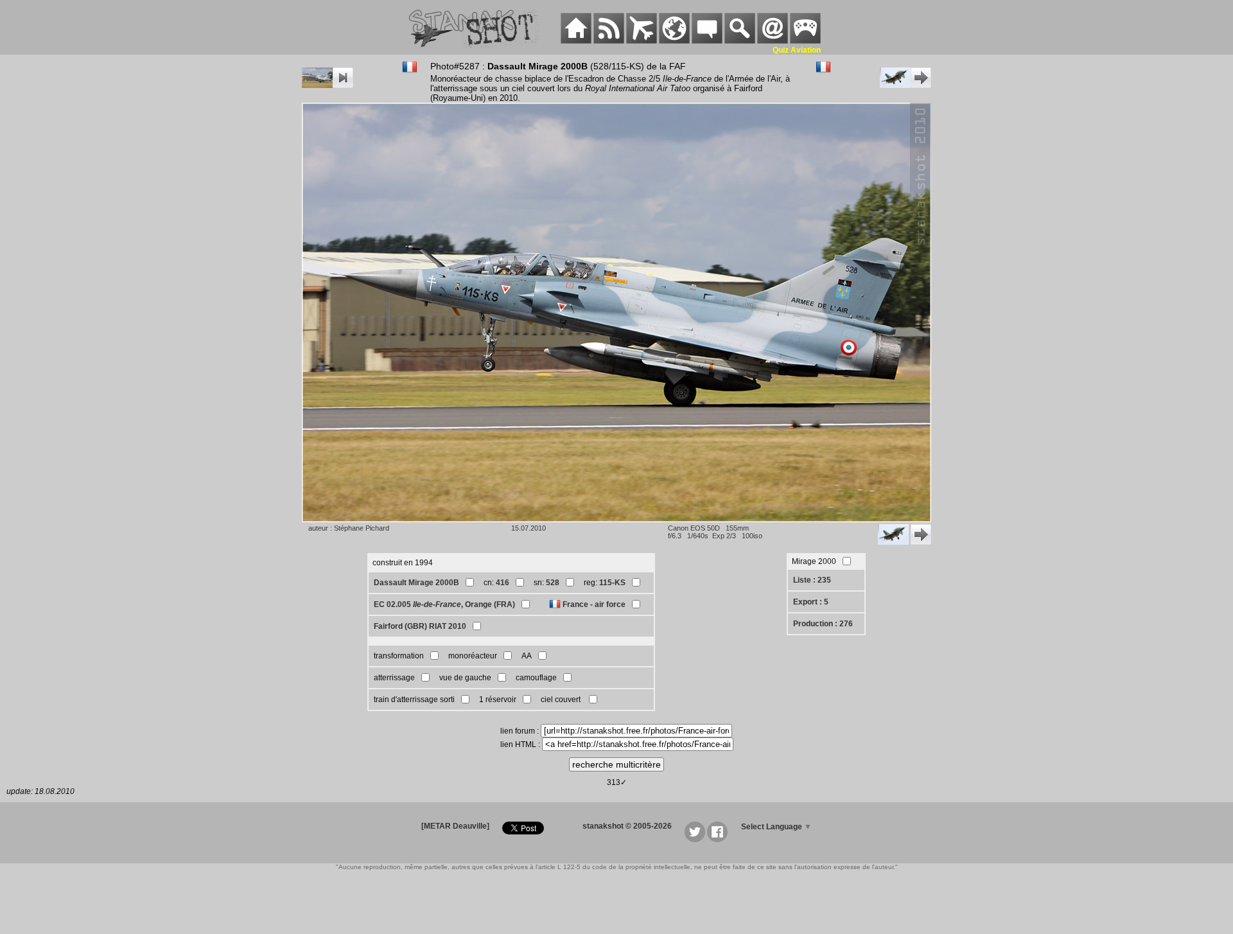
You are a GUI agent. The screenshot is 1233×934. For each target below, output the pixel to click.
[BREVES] (608, 41)
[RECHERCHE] (739, 41)
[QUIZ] (805, 41)
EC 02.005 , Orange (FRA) (444, 604)
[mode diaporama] (327, 85)
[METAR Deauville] (455, 826)
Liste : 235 (812, 580)
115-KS (612, 582)
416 (502, 582)
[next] (905, 85)
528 (552, 582)
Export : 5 (810, 601)
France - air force (594, 604)
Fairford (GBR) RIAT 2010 (420, 626)
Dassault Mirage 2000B (416, 582)
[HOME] (576, 41)
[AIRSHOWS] (674, 41)
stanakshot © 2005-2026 (627, 826)
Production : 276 (823, 623)
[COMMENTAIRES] (707, 41)
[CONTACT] (772, 41)
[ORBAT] (641, 41)
